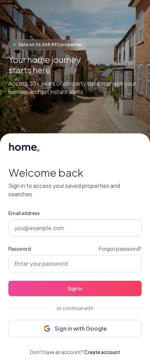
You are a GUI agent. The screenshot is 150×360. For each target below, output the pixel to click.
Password (19, 248)
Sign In (75, 288)
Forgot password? (120, 248)
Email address (24, 213)
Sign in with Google (81, 328)
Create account (102, 352)
